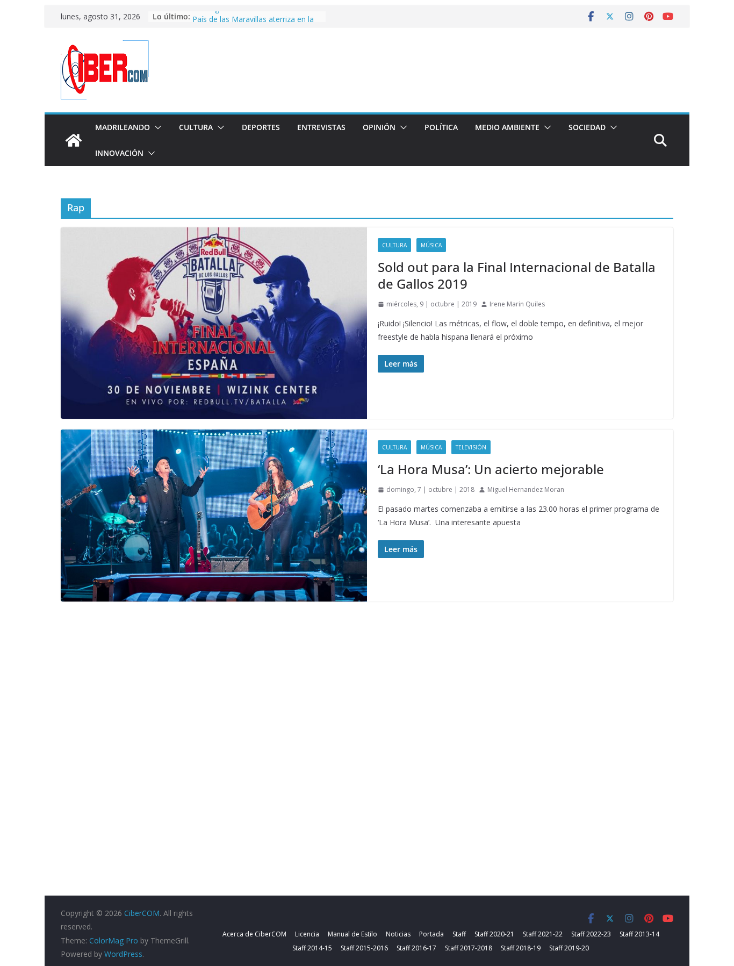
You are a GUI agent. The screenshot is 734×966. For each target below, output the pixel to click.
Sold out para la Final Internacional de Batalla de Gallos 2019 (517, 275)
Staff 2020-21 (494, 934)
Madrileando (122, 127)
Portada (431, 934)
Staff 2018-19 (521, 948)
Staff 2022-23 (591, 934)
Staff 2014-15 (312, 948)
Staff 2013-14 (639, 934)
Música (431, 245)
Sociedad (587, 127)
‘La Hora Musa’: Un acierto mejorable (491, 469)
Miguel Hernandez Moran (525, 489)
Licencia (307, 934)
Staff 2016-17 (416, 948)
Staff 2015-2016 (364, 948)
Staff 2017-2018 (468, 948)
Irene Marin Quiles (517, 304)
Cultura (196, 127)
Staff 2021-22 (543, 934)
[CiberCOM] (74, 140)
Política (441, 127)
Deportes (261, 127)
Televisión (471, 447)
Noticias (398, 934)
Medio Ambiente (507, 127)
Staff (459, 934)
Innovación (119, 153)
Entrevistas (321, 127)
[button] (156, 127)
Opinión (379, 127)
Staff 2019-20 (569, 948)
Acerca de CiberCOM (254, 934)
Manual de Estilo (352, 934)
